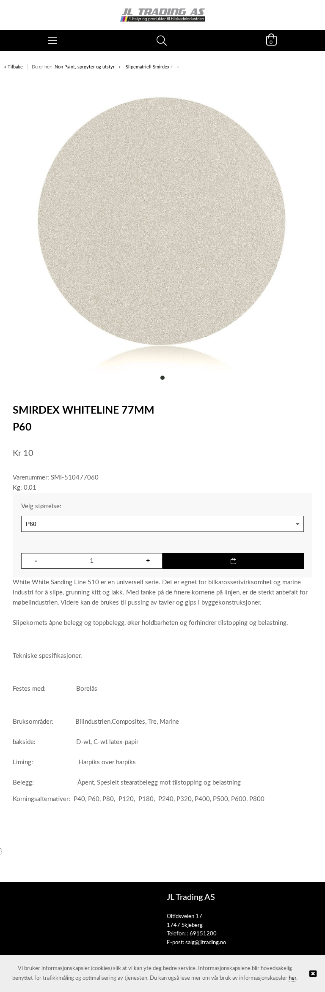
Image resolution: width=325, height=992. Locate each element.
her (292, 978)
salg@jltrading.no (205, 943)
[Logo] (162, 11)
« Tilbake (13, 67)
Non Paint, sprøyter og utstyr (85, 67)
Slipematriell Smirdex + (149, 67)
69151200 (203, 934)
